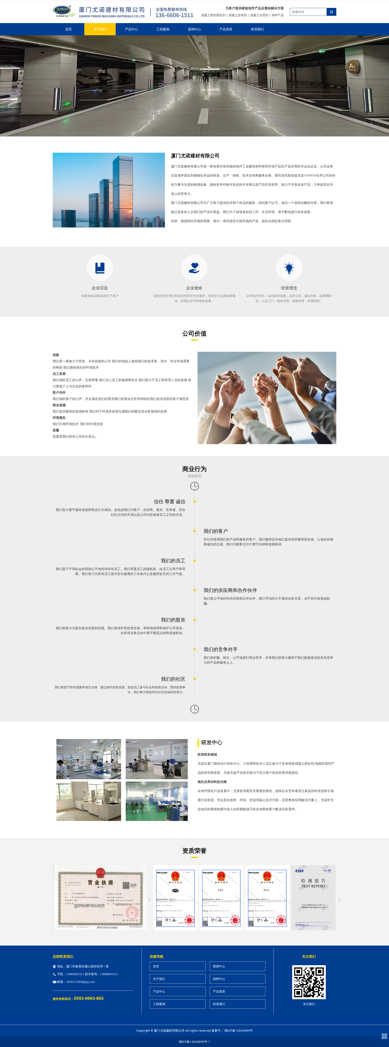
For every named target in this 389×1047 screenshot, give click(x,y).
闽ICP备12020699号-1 (194, 1042)
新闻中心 (194, 29)
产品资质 (225, 29)
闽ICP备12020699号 (238, 1030)
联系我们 (257, 29)
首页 (68, 29)
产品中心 (131, 29)
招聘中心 (219, 979)
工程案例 (162, 29)
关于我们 (99, 29)
